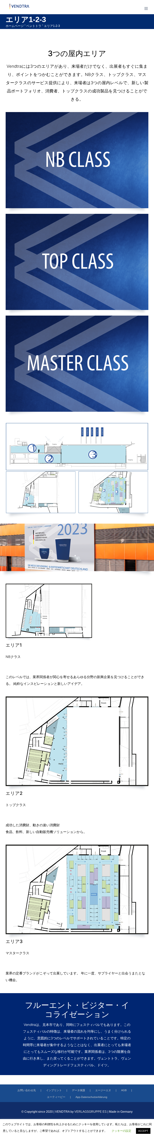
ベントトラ (33, 25)
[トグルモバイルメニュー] (146, 8)
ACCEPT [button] (143, 1131)
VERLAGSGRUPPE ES (90, 1111)
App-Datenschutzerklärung (91, 1096)
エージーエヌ (103, 1090)
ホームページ (15, 25)
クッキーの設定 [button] (121, 1130)
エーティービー (56, 1096)
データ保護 (78, 1090)
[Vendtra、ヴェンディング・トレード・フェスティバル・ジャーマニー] (49, 585)
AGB (124, 1090)
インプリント (54, 1090)
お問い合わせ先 (26, 1090)
